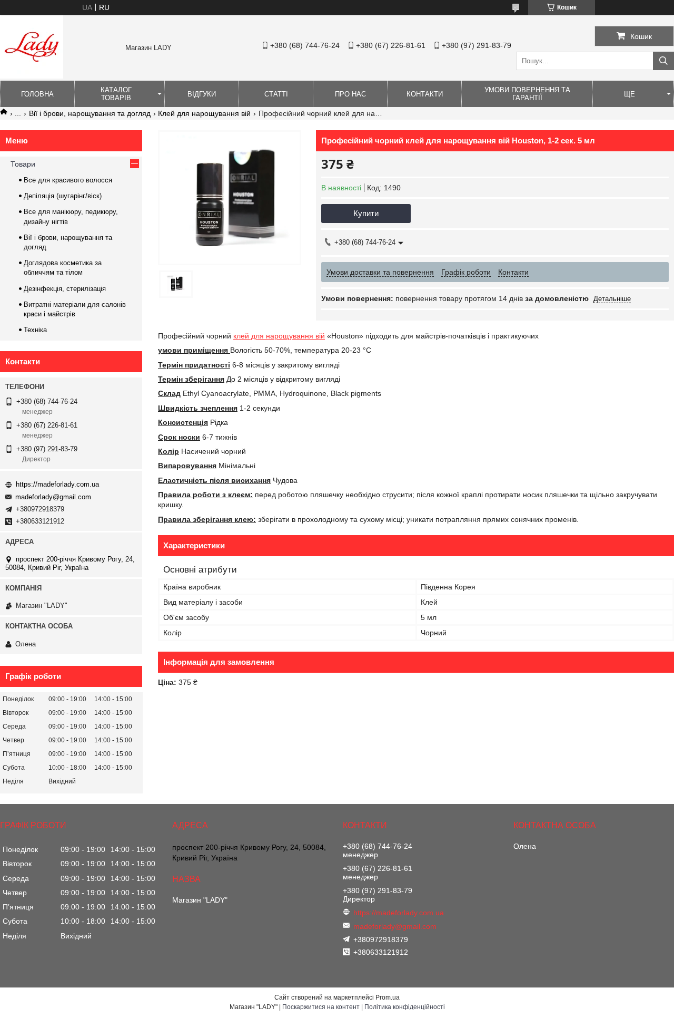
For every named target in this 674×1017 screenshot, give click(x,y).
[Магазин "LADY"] (31, 76)
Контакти (425, 94)
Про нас (350, 94)
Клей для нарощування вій (204, 113)
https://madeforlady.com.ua (57, 484)
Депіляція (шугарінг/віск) (63, 196)
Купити (366, 213)
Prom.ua (387, 997)
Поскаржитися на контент (321, 1007)
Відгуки (201, 94)
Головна (37, 94)
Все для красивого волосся (68, 180)
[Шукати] (663, 61)
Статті (276, 94)
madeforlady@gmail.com (53, 497)
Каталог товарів (116, 94)
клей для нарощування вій (279, 336)
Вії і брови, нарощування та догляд (90, 113)
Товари (23, 164)
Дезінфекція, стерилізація (65, 289)
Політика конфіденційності (404, 1007)
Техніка (35, 330)
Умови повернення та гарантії (527, 94)
